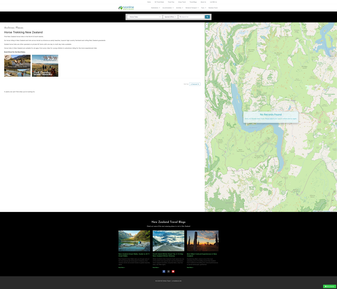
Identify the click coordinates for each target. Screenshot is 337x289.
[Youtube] (173, 271)
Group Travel (182, 2)
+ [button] (206, 24)
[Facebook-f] (164, 271)
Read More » (121, 267)
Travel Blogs (193, 2)
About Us (203, 2)
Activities (178, 8)
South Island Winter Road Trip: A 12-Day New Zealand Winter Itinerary (168, 255)
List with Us (213, 2)
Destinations (154, 8)
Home (149, 2)
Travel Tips (171, 2)
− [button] (206, 27)
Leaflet (314, 211)
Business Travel (213, 8)
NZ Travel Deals (159, 2)
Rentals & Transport (191, 8)
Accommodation (167, 8)
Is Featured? (194, 84)
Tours (202, 8)
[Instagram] (168, 271)
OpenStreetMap (326, 211)
